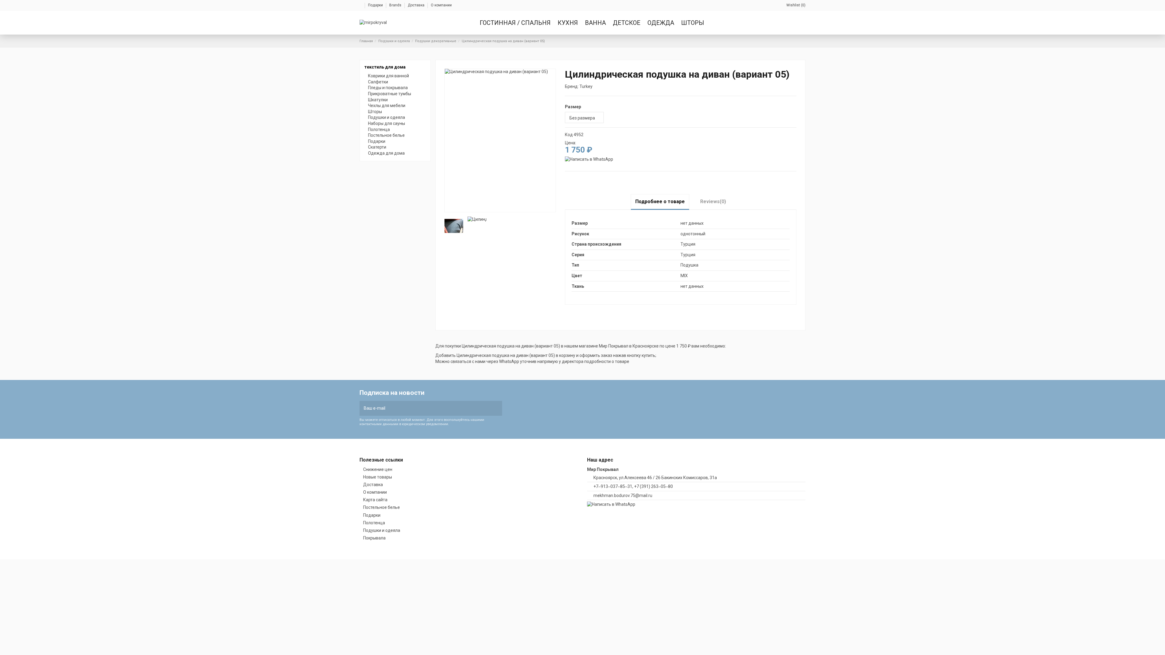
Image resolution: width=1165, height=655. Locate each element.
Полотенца (379, 129)
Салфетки (378, 81)
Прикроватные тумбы (389, 93)
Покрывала (374, 538)
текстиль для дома (385, 67)
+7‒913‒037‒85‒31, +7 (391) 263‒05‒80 (633, 486)
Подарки (376, 5)
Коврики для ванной (388, 75)
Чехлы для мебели (386, 105)
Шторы (375, 111)
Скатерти (377, 147)
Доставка (416, 5)
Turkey (586, 86)
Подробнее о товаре (660, 201)
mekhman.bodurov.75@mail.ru (622, 495)
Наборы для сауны (386, 123)
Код (569, 134)
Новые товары (377, 477)
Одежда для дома (386, 153)
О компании (441, 5)
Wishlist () (795, 5)
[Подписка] (498, 408)
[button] (627, 22)
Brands (395, 5)
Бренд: (572, 86)
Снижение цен (377, 469)
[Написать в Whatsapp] (589, 159)
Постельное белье (386, 135)
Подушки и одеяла (386, 117)
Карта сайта (375, 499)
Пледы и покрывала (388, 87)
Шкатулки (378, 99)
